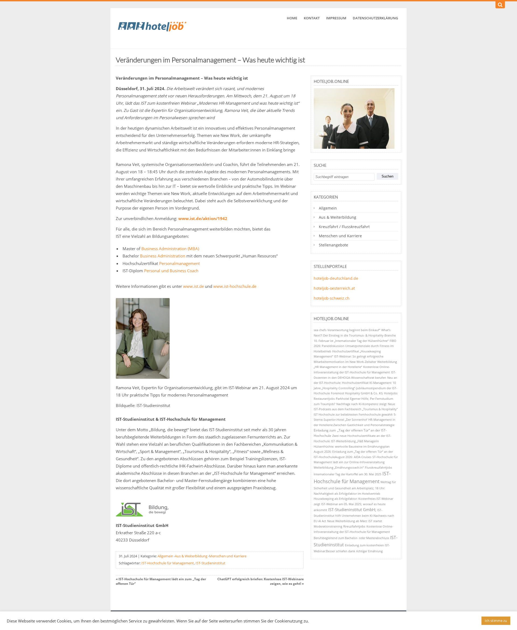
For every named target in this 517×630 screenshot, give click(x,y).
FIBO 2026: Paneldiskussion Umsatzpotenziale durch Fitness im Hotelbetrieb (355, 346)
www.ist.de (193, 286)
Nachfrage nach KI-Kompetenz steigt (361, 404)
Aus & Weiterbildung (191, 556)
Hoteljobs (390, 393)
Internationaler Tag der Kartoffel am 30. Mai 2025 (347, 474)
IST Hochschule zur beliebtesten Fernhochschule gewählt (353, 414)
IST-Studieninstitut (210, 563)
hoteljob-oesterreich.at (334, 288)
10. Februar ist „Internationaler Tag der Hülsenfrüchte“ (351, 341)
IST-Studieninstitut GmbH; (352, 509)
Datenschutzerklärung (375, 18)
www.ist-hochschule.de (234, 286)
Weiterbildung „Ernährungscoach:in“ (339, 467)
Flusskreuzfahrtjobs (378, 467)
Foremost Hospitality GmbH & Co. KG (357, 393)
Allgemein (165, 556)
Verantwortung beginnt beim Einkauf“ (353, 330)
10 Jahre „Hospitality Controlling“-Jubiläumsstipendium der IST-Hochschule (355, 388)
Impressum (336, 18)
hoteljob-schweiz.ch (332, 298)
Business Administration (162, 256)
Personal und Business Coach (171, 270)
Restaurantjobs (324, 399)
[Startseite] (156, 28)
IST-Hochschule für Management (167, 563)
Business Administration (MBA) (170, 248)
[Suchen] (500, 4)
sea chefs (320, 330)
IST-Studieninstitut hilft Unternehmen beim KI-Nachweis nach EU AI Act (354, 515)
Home (292, 18)
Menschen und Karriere (227, 556)
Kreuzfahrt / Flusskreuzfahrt (344, 226)
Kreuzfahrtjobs (354, 526)
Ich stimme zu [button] (496, 620)
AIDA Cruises (362, 457)
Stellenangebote (333, 244)
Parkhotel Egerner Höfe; (352, 399)
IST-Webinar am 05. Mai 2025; (341, 504)
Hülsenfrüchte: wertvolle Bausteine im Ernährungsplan (352, 446)
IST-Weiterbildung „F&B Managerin (355, 441)
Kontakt (312, 18)
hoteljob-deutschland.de (336, 278)
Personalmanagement (179, 263)
